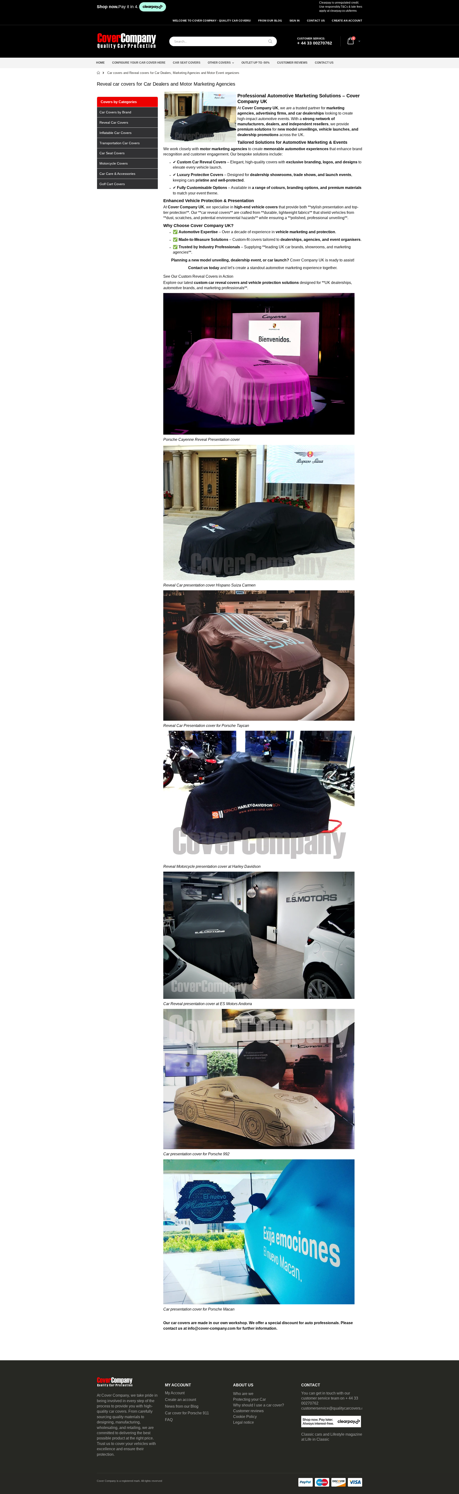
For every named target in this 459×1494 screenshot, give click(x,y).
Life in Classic (317, 1439)
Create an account (180, 1400)
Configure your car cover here (138, 62)
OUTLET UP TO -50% (255, 62)
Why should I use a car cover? (258, 1405)
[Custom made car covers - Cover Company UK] (127, 41)
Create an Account (347, 20)
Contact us (324, 62)
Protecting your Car (249, 1399)
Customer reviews (248, 1411)
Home (100, 62)
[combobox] (223, 41)
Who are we (243, 1394)
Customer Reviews (292, 62)
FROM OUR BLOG (270, 20)
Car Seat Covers (186, 62)
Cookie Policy (245, 1417)
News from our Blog (181, 1406)
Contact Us (316, 20)
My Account (175, 1393)
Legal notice (243, 1422)
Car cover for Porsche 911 (187, 1413)
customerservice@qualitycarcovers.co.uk (336, 1408)
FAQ (169, 1420)
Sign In (295, 20)
